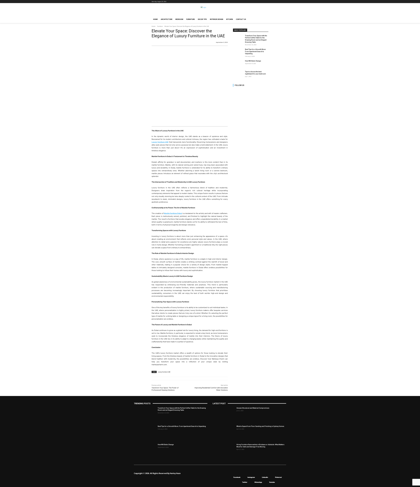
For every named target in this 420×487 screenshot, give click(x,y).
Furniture (160, 26)
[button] (265, 19)
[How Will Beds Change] (238, 63)
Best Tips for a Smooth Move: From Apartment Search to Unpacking (255, 51)
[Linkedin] (245, 90)
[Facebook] (235, 90)
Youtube (272, 482)
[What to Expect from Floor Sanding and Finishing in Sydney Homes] (224, 433)
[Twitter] (254, 90)
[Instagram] (240, 90)
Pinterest (278, 477)
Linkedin (265, 477)
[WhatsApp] (251, 482)
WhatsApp (258, 482)
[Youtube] (259, 90)
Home (153, 26)
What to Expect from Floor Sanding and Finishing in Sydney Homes (260, 426)
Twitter (244, 482)
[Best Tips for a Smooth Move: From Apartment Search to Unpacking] (238, 52)
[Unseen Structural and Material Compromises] (224, 414)
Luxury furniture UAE (164, 372)
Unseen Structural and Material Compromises (252, 408)
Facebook (236, 477)
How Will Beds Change (253, 61)
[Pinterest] (250, 90)
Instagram (251, 477)
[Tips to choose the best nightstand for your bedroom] (238, 74)
